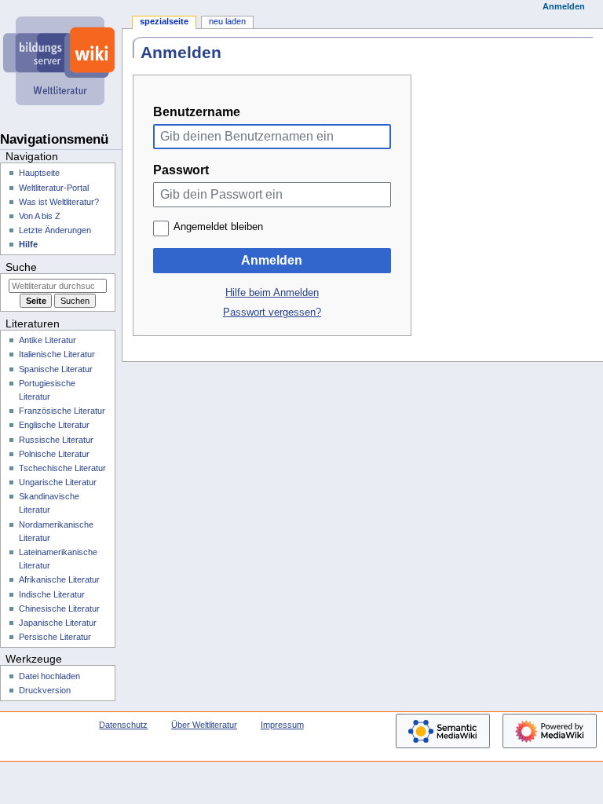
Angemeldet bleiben (218, 226)
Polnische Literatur (54, 454)
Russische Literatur (56, 439)
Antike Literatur (47, 340)
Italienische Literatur (57, 354)
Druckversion (45, 690)
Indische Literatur (52, 594)
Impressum (282, 724)
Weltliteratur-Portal (54, 187)
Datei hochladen (49, 676)
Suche (21, 267)
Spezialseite (164, 21)
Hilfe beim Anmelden (272, 292)
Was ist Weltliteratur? (59, 201)
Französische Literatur (62, 410)
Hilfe (28, 244)
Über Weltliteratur (204, 724)
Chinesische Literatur (59, 608)
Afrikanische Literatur (59, 579)
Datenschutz (123, 724)
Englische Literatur (54, 424)
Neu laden (227, 21)
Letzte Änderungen (55, 230)
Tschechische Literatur (62, 468)
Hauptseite (39, 172)
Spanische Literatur (56, 369)
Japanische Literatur (58, 622)
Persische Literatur (55, 636)
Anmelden (271, 260)
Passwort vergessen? (272, 312)
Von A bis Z (39, 216)
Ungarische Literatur (58, 482)
